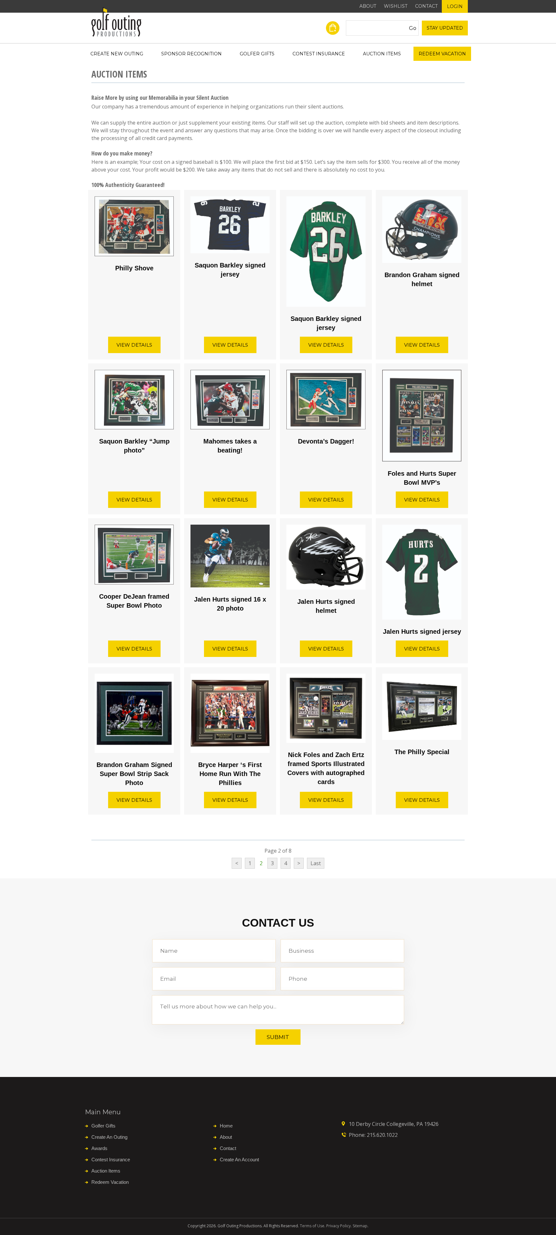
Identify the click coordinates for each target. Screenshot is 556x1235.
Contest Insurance (318, 53)
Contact (426, 6)
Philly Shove (134, 268)
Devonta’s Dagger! (326, 441)
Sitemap (360, 1226)
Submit (278, 1037)
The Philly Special (421, 751)
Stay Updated (445, 28)
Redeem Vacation (442, 53)
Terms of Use (312, 1226)
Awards (99, 1148)
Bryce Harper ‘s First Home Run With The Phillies (230, 773)
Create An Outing (109, 1137)
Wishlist (395, 6)
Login (455, 6)
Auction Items (382, 53)
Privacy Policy (338, 1226)
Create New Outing (116, 53)
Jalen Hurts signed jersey (422, 631)
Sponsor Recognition (191, 53)
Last (315, 863)
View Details (134, 345)
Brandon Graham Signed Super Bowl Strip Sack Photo (134, 773)
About (367, 6)
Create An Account (239, 1159)
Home (226, 1125)
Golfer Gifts (257, 53)
